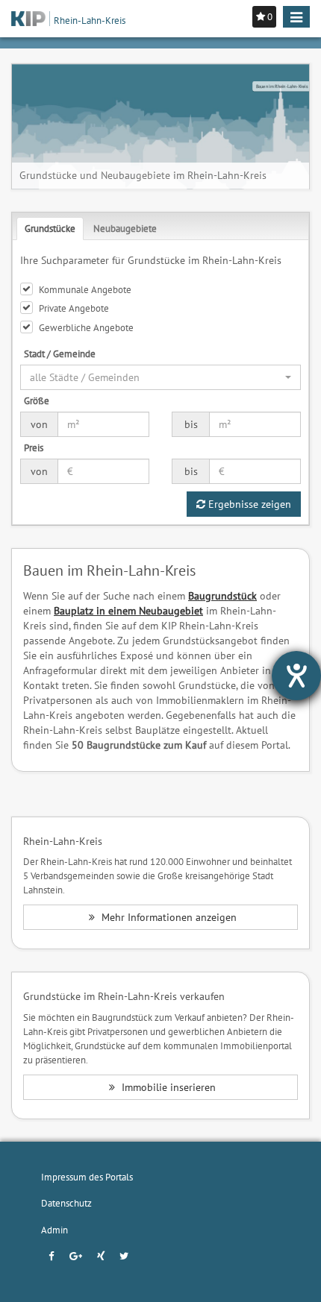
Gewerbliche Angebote (86, 327)
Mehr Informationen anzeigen (168, 917)
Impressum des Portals (87, 1176)
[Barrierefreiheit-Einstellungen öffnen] (296, 675)
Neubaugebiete (125, 228)
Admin (54, 1229)
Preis (33, 447)
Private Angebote (74, 308)
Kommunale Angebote (85, 289)
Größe (36, 400)
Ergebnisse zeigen (248, 504)
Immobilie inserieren (167, 1087)
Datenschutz (66, 1203)
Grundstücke (50, 228)
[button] (160, 377)
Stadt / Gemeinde (60, 353)
